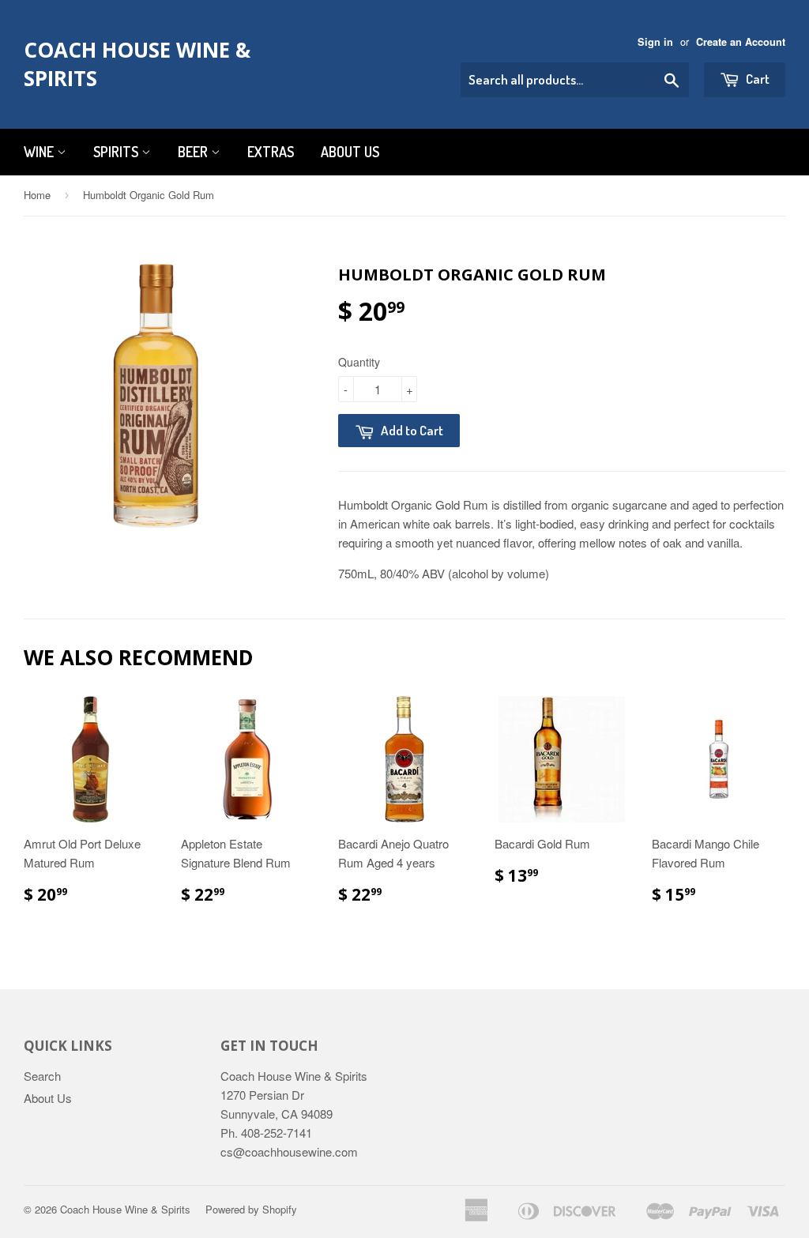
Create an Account (740, 42)
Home (37, 194)
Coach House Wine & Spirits (137, 64)
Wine (40, 151)
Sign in (655, 42)
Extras (270, 151)
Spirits (117, 151)
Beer (194, 151)
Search (42, 1075)
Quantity (359, 362)
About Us (350, 151)
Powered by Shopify (251, 1209)
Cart (756, 78)
